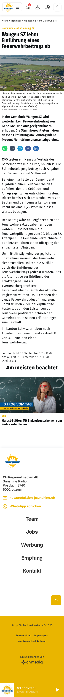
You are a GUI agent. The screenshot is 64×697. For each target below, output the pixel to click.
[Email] (20, 148)
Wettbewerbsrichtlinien (32, 641)
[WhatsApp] (4, 148)
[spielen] (57, 689)
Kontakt (32, 571)
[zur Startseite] (8, 7)
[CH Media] (32, 661)
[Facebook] (28, 148)
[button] (47, 7)
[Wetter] (37, 7)
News (5, 20)
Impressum (41, 635)
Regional (16, 20)
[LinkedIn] (36, 148)
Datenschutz (23, 635)
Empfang (32, 558)
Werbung (32, 545)
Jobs (32, 532)
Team (32, 519)
